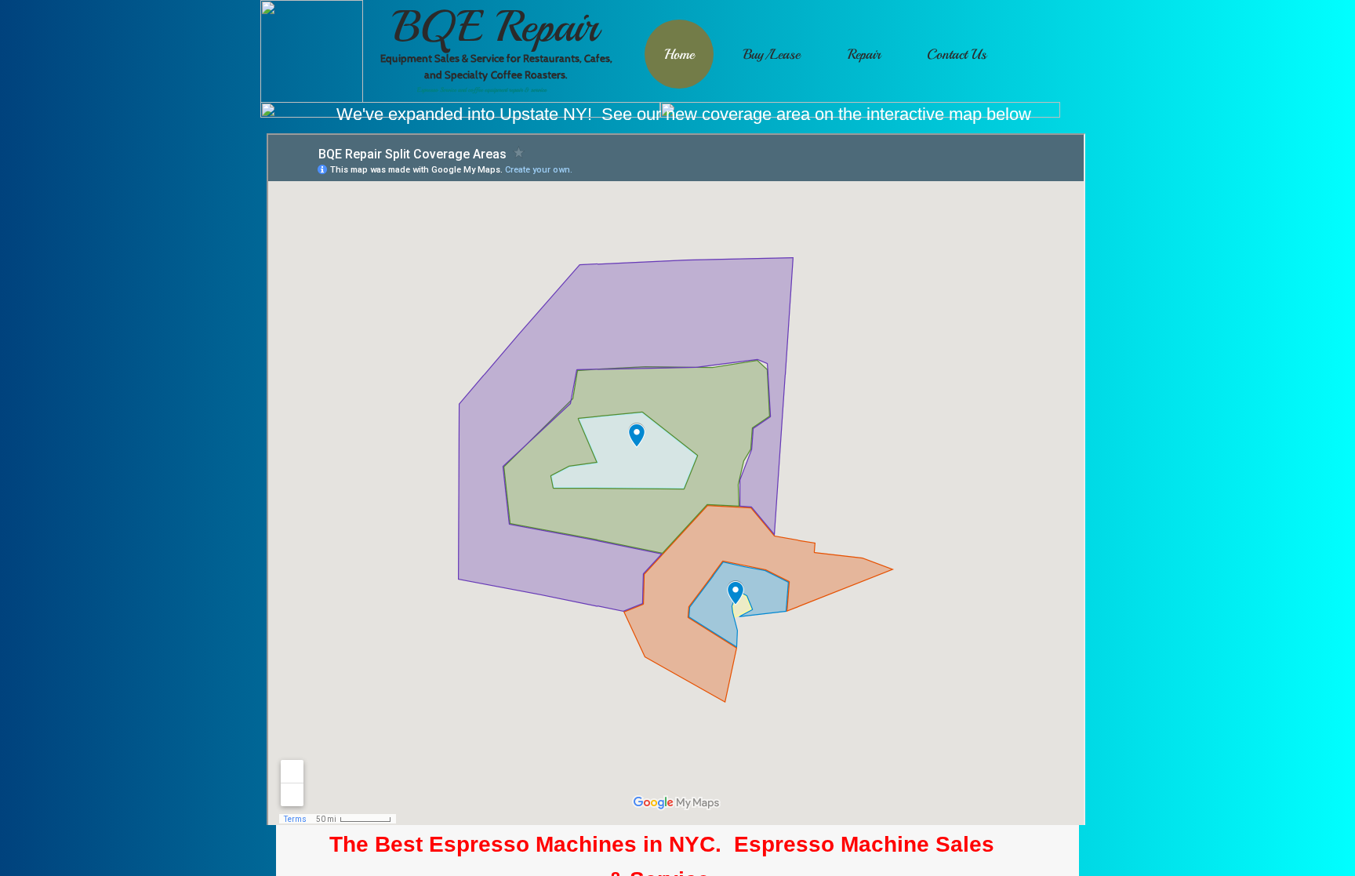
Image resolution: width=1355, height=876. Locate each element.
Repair (864, 54)
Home (679, 54)
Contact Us (956, 54)
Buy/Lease (771, 54)
